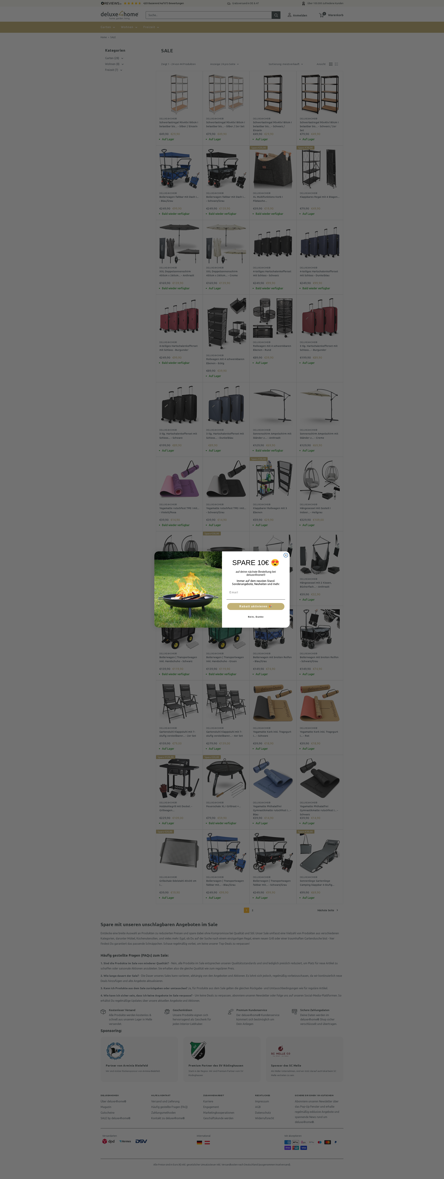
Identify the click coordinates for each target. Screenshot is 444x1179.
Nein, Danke (256, 617)
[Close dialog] (286, 555)
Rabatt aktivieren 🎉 (255, 606)
